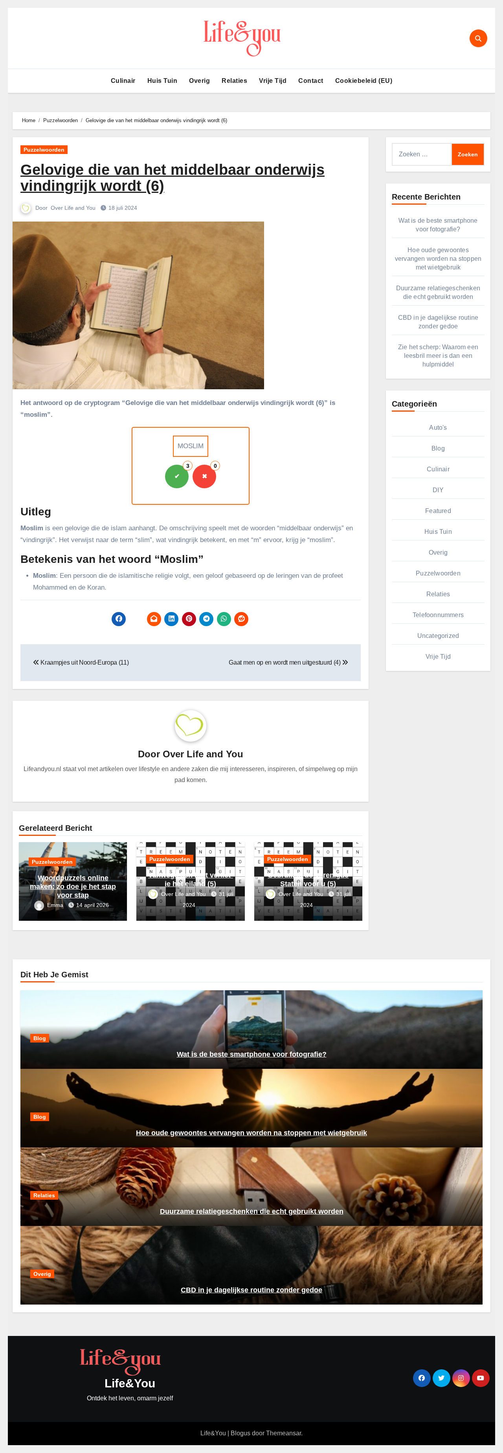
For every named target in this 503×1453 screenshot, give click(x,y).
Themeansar (283, 1433)
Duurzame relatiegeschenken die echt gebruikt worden (251, 1211)
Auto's (438, 427)
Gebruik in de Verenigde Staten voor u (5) (308, 879)
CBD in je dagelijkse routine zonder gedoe (251, 1290)
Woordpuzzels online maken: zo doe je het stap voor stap (73, 886)
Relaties (234, 80)
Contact (310, 80)
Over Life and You (74, 208)
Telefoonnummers (438, 615)
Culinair (123, 80)
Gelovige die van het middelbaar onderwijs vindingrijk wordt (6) (172, 177)
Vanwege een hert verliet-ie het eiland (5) (190, 879)
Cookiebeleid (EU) (364, 80)
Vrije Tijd (272, 80)
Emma (56, 905)
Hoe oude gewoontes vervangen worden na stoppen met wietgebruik (438, 259)
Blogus (240, 1433)
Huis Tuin (162, 80)
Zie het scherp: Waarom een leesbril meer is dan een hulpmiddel (438, 356)
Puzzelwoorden (44, 150)
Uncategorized (438, 635)
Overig (199, 80)
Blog (438, 448)
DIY (438, 490)
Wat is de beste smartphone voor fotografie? (252, 1054)
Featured (438, 511)
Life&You (130, 1383)
